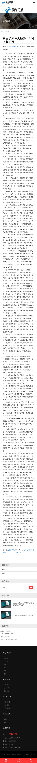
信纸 (3, 569)
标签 (5, 667)
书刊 (5, 674)
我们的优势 (7, 702)
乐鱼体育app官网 (12, 46)
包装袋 (6, 661)
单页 (5, 671)
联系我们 (6, 688)
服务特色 (6, 705)
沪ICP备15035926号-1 (29, 754)
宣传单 (6, 658)
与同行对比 (7, 708)
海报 (5, 664)
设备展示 (6, 691)
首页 (2, 31)
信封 (3, 573)
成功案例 (7, 31)
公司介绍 (6, 685)
